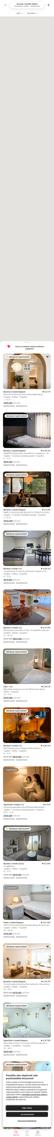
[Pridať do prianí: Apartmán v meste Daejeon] (47, 1006)
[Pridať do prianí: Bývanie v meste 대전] (47, 534)
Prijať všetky (27, 1108)
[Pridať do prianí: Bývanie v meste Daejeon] (47, 357)
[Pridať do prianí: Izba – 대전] (47, 652)
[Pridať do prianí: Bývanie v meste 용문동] (47, 829)
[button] (8, 403)
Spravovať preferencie (27, 1121)
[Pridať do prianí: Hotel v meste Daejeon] (47, 888)
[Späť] (5, 5)
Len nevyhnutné (27, 1114)
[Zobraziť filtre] (48, 5)
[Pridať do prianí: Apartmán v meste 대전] (47, 770)
